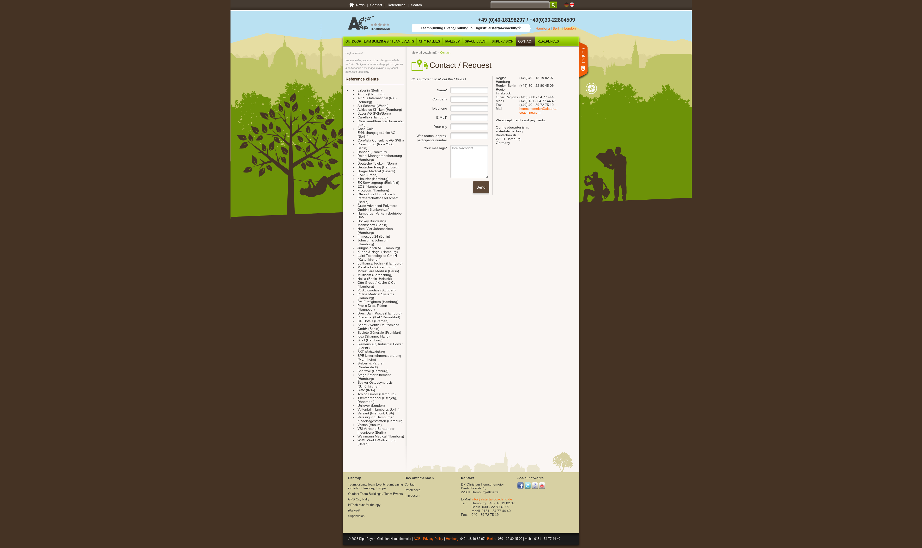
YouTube (542, 485)
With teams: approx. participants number (432, 138)
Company (439, 99)
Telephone (439, 108)
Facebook (520, 485)
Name (429, 89)
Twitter (528, 485)
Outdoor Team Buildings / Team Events (380, 41)
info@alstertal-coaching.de (492, 499)
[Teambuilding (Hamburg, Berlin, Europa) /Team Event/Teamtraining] (369, 29)
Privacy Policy (433, 539)
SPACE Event (476, 41)
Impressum (412, 495)
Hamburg (543, 28)
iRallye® (452, 41)
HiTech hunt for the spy (364, 505)
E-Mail (429, 116)
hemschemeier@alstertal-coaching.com (538, 110)
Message (584, 60)
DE (566, 4)
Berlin (557, 28)
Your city (440, 127)
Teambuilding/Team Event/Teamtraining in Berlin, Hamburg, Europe (351, 5)
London (570, 28)
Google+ (535, 485)
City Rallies (429, 41)
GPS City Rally (358, 499)
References (396, 5)
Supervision (502, 41)
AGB (417, 539)
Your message (429, 147)
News (360, 5)
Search (416, 5)
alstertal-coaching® (424, 52)
